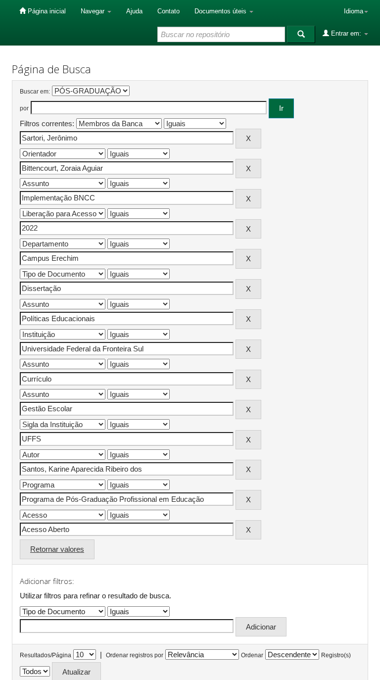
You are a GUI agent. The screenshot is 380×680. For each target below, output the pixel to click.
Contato (168, 11)
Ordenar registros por (134, 655)
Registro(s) (336, 655)
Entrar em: (346, 33)
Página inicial (46, 11)
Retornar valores (57, 549)
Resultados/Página (45, 655)
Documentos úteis (221, 11)
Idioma (353, 11)
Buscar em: (35, 91)
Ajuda (134, 11)
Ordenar (252, 655)
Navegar (93, 11)
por (24, 108)
